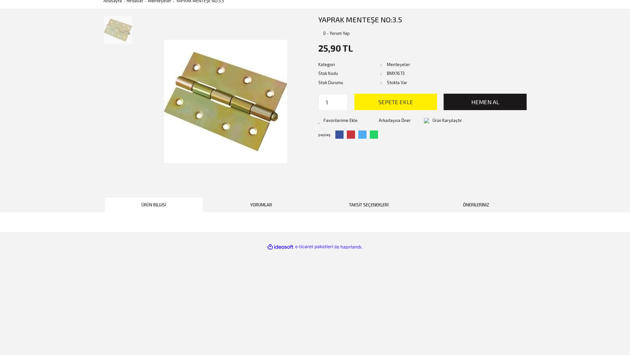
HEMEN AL (485, 102)
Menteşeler (398, 64)
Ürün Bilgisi (153, 204)
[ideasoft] (280, 247)
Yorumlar (261, 204)
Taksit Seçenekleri (368, 204)
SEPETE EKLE (395, 102)
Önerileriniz (476, 204)
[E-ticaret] (314, 247)
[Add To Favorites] (338, 120)
